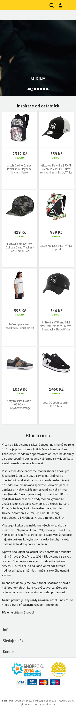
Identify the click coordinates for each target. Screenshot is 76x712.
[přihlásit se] (60, 5)
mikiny (38, 79)
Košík (69, 5)
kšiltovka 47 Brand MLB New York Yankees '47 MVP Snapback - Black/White (56, 326)
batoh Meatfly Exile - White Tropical (56, 247)
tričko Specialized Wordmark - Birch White (20, 325)
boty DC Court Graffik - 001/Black (56, 404)
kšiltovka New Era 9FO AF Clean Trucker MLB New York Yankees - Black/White (56, 169)
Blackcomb (27, 5)
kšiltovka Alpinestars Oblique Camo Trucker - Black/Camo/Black (20, 247)
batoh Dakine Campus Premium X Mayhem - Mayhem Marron (20, 169)
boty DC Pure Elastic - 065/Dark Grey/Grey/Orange (20, 404)
